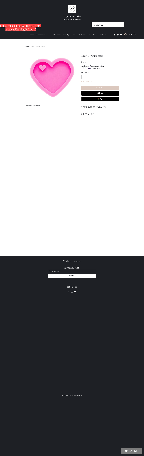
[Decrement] (83, 77)
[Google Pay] (100, 99)
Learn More (96, 68)
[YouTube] (121, 35)
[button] (134, 34)
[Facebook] (115, 35)
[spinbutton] (86, 77)
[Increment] (89, 77)
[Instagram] (118, 35)
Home (27, 46)
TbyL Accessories (72, 16)
